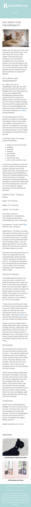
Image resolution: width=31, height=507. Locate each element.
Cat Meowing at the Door (16, 480)
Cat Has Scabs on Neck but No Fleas (16, 457)
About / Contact (20, 490)
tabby (25, 224)
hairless (23, 110)
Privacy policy (10, 490)
